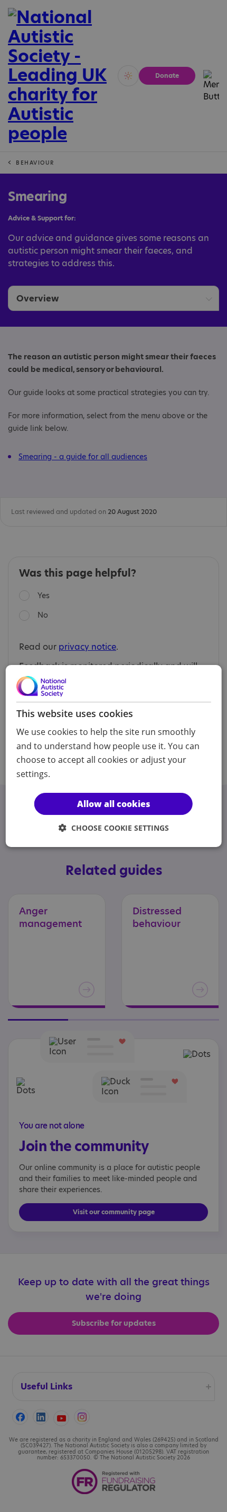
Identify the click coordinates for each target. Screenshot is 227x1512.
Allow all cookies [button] (113, 804)
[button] (114, 828)
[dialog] (114, 756)
